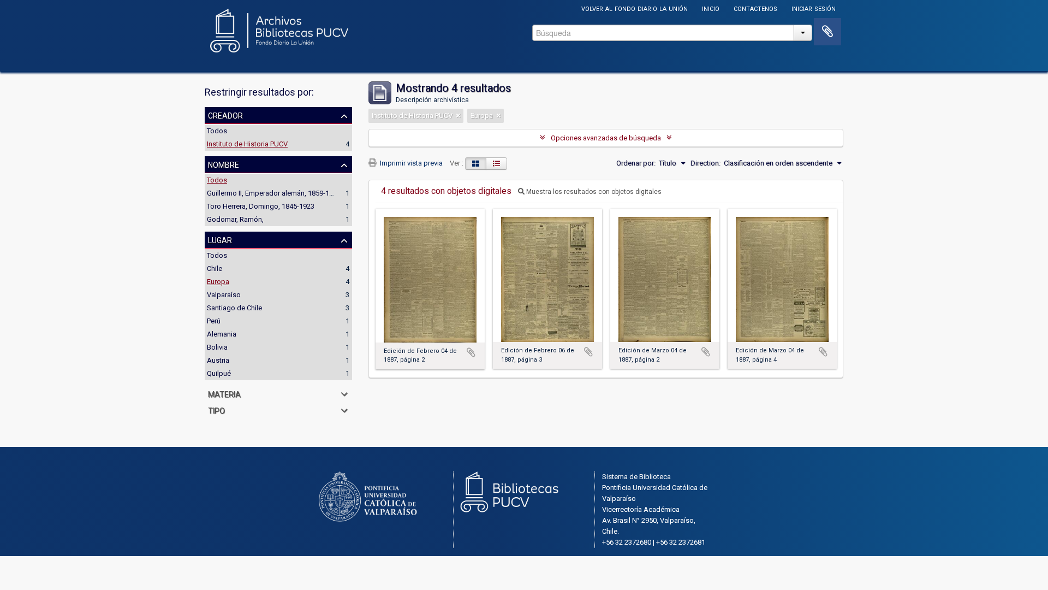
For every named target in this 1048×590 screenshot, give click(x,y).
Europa (218, 282)
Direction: (705, 163)
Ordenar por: (636, 163)
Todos (217, 131)
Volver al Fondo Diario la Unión (634, 8)
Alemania (221, 334)
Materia (224, 393)
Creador (225, 114)
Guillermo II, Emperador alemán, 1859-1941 (274, 193)
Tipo (216, 409)
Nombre (223, 163)
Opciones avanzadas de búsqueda (606, 138)
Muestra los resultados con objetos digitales (593, 192)
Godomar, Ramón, (235, 219)
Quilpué (219, 373)
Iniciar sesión (813, 8)
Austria (218, 360)
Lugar (220, 239)
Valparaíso (224, 295)
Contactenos (755, 8)
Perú (214, 321)
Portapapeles (827, 31)
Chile (214, 268)
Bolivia (217, 347)
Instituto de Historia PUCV (247, 144)
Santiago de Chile (234, 308)
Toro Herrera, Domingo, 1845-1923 (260, 206)
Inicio (710, 8)
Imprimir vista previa (410, 163)
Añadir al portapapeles (471, 352)
